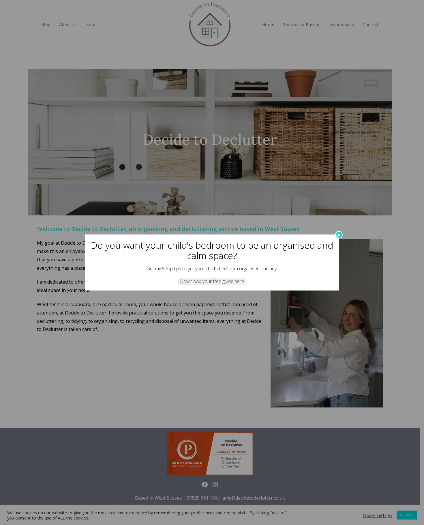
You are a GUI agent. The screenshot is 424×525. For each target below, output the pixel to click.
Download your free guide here (212, 281)
